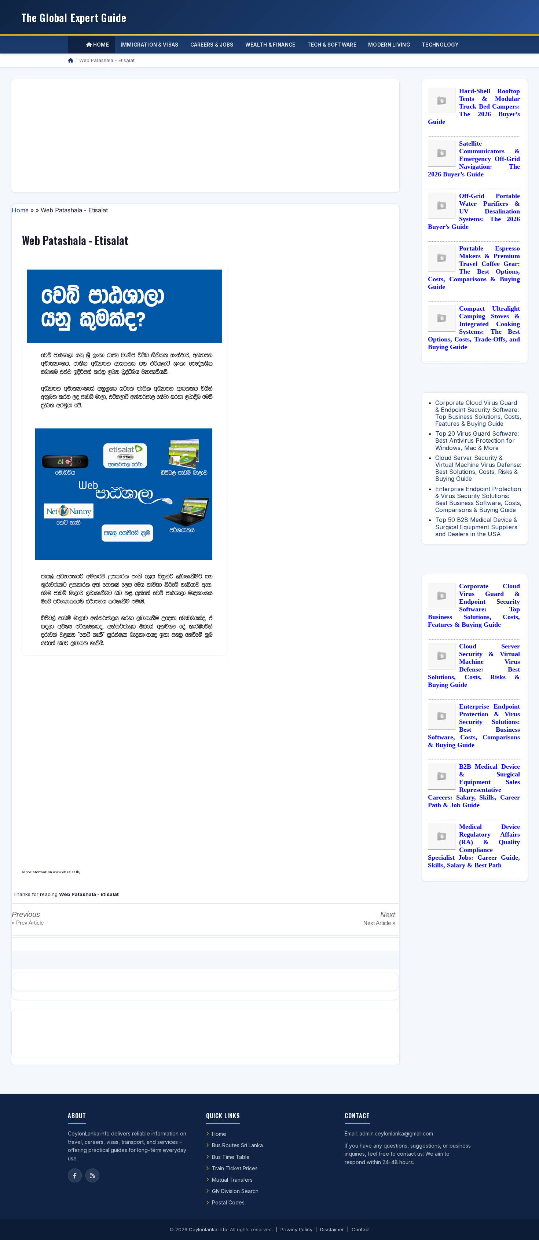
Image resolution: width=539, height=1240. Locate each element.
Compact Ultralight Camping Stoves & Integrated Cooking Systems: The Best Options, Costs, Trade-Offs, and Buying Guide (474, 328)
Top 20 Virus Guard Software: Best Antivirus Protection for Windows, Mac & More (477, 440)
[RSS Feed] (92, 1175)
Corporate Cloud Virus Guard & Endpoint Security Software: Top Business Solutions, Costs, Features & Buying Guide (478, 413)
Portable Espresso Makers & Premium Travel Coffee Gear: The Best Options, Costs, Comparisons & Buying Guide (474, 267)
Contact (361, 1229)
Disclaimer (332, 1229)
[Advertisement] (205, 135)
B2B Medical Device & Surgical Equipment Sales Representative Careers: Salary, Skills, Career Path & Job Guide (474, 786)
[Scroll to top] (522, 1225)
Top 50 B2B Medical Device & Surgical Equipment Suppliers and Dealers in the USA (476, 526)
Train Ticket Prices (235, 1168)
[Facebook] (75, 1175)
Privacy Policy (296, 1229)
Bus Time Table (231, 1157)
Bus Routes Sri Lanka (237, 1145)
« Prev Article (28, 922)
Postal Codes (228, 1202)
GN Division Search (235, 1191)
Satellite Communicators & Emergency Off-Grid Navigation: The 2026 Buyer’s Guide (474, 159)
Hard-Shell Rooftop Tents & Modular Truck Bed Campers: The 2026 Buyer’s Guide (474, 106)
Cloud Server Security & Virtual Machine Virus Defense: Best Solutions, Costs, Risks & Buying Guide (478, 468)
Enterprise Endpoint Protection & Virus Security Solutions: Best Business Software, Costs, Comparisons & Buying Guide (478, 499)
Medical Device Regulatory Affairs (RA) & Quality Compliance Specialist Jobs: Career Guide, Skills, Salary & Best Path (474, 846)
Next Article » (379, 923)
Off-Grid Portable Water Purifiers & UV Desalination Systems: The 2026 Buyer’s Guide (474, 211)
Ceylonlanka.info (208, 1229)
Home (100, 45)
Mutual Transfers (232, 1180)
